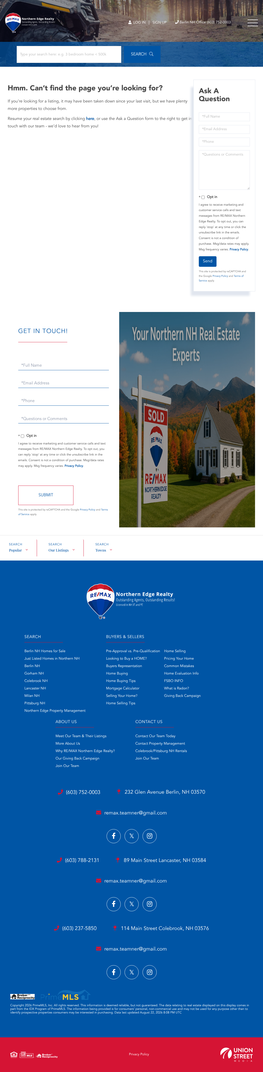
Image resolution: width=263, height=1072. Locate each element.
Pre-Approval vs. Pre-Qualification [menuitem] (133, 651)
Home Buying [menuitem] (117, 674)
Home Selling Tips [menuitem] (120, 703)
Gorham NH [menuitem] (34, 674)
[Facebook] (114, 836)
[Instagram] (150, 836)
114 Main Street (164, 928)
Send (207, 261)
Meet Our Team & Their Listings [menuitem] (80, 736)
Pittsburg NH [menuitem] (34, 703)
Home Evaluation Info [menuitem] (181, 674)
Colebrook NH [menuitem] (36, 681)
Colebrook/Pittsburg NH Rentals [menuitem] (161, 751)
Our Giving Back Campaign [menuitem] (77, 759)
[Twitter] (132, 836)
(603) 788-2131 (82, 860)
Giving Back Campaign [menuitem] (182, 696)
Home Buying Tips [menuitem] (121, 681)
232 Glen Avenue (164, 792)
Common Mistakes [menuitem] (179, 666)
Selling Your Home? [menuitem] (121, 696)
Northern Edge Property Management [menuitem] (55, 711)
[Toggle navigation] (253, 23)
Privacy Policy (239, 249)
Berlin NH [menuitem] (32, 666)
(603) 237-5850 (79, 928)
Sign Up (159, 23)
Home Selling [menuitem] (175, 651)
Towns (100, 550)
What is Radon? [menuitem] (176, 688)
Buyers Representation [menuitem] (124, 666)
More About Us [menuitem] (67, 744)
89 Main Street (164, 860)
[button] (142, 54)
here (90, 119)
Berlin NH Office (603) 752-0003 (205, 22)
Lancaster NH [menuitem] (35, 688)
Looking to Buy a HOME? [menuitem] (126, 659)
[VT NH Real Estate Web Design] (236, 1055)
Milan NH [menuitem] (32, 696)
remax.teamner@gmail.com (135, 813)
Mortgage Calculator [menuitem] (122, 688)
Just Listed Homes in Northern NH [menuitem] (52, 659)
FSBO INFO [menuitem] (173, 681)
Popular (15, 550)
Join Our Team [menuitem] (67, 766)
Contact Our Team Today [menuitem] (155, 736)
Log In (139, 23)
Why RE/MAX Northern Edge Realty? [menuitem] (85, 751)
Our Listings (59, 550)
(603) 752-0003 (83, 792)
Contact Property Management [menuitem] (160, 744)
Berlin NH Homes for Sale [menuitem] (44, 651)
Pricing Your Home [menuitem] (179, 659)
